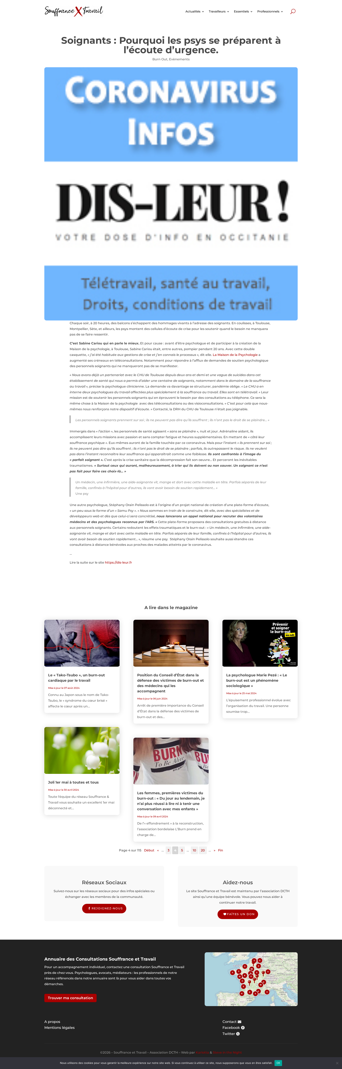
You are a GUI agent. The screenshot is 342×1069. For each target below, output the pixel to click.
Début (149, 850)
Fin (220, 850)
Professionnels (268, 11)
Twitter (228, 1034)
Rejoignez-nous (107, 908)
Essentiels (241, 11)
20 (203, 850)
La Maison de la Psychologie (235, 355)
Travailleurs (217, 11)
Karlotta (202, 1052)
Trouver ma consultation (70, 998)
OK (278, 1062)
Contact (229, 1022)
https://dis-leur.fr (118, 562)
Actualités (192, 11)
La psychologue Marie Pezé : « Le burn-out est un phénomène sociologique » (256, 680)
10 (194, 850)
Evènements (179, 59)
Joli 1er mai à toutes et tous (73, 782)
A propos (52, 1022)
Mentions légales (59, 1027)
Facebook (231, 1027)
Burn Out (159, 59)
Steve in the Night (227, 1052)
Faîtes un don (241, 914)
